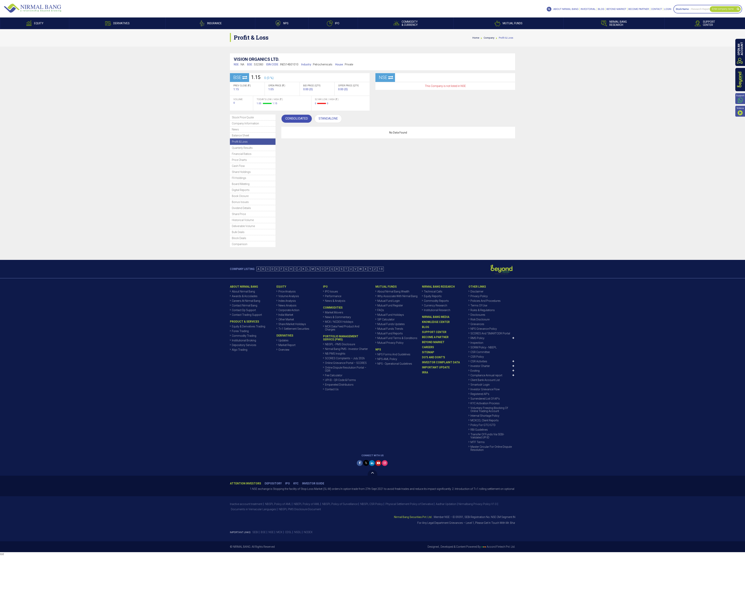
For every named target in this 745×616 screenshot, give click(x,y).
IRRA (425, 372)
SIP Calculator (386, 319)
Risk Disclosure (479, 319)
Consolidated (296, 118)
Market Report (286, 345)
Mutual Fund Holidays (390, 314)
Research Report (700, 9)
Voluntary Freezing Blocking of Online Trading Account (489, 409)
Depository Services (244, 345)
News (235, 129)
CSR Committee (480, 352)
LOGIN (667, 9)
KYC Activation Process (485, 403)
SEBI (255, 532)
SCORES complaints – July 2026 (345, 358)
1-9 (381, 269)
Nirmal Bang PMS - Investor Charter (346, 349)
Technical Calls (433, 291)
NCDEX (308, 532)
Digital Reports (240, 190)
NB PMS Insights (335, 353)
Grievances (477, 324)
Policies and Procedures (485, 300)
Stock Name (682, 9)
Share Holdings (241, 172)
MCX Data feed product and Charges (342, 328)
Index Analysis (287, 300)
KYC (296, 483)
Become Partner (638, 9)
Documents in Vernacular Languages (253, 509)
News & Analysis (335, 300)
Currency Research (435, 305)
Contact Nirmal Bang (244, 305)
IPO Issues (331, 291)
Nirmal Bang (32, 8)
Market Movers (334, 312)
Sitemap (428, 352)
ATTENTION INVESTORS (245, 483)
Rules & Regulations (482, 310)
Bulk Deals (238, 232)
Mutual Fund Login (388, 300)
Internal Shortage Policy (484, 415)
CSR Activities (478, 361)
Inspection (476, 342)
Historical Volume (243, 220)
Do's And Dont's (433, 357)
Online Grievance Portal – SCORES (346, 362)
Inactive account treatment (246, 504)
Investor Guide (313, 483)
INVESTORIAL (588, 9)
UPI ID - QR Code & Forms (340, 380)
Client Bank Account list (485, 380)
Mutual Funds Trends (390, 328)
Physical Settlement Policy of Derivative (409, 504)
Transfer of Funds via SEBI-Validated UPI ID (487, 436)
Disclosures (477, 314)
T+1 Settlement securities (293, 328)
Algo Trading (239, 349)
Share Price (239, 214)
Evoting (475, 370)
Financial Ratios (241, 153)
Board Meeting (240, 184)
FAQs (380, 310)
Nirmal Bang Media (435, 316)
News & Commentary (338, 317)
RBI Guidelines (479, 429)
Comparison (239, 244)
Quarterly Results (242, 147)
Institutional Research (437, 310)
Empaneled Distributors (339, 384)
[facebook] (360, 463)
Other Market (286, 319)
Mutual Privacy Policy (390, 342)
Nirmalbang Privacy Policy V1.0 (477, 504)
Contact (656, 9)
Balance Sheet (240, 135)
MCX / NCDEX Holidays (339, 321)
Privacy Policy (479, 296)
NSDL (297, 532)
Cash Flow (238, 165)
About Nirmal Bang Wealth (393, 291)
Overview (283, 349)
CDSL (288, 532)
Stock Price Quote (243, 117)
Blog (601, 9)
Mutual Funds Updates (391, 324)
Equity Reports (433, 296)
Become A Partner (435, 337)
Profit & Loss (240, 141)
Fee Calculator (333, 375)
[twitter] (366, 463)
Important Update (436, 367)
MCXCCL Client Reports (484, 420)
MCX (279, 532)
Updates (283, 340)
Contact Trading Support (247, 314)
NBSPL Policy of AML (278, 504)
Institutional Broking (244, 340)
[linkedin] (372, 463)
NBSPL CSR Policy (371, 504)
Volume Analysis (288, 296)
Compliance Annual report (486, 375)
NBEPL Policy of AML (307, 504)
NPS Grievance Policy (483, 328)
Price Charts (239, 159)
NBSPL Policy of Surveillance (340, 504)
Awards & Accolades (244, 296)
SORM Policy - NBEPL (483, 347)
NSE (271, 532)
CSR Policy (477, 356)
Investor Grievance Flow (485, 389)
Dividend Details (241, 208)
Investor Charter (480, 366)
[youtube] (378, 463)
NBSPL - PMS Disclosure (340, 344)
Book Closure (240, 196)
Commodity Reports (436, 300)
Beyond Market (616, 9)
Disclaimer (476, 291)
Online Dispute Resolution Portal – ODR (345, 369)
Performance (333, 296)
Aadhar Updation (446, 504)
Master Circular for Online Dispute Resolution (491, 448)
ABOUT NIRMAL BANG (566, 9)
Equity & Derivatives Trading (248, 326)
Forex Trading (240, 331)
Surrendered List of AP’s (485, 398)
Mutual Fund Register (390, 305)
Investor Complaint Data (441, 362)
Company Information (245, 123)
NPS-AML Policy (387, 359)
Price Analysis (287, 291)
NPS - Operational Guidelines (394, 363)
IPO (287, 483)
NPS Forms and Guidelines (393, 354)
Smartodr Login (480, 384)
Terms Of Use (478, 305)
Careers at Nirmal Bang (246, 300)
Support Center (434, 332)
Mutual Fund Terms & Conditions (397, 338)
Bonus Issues (240, 202)
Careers (428, 347)
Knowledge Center (436, 322)
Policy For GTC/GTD (483, 425)
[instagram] (385, 463)
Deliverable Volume (243, 226)
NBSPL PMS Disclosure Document (300, 509)
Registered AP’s (479, 394)
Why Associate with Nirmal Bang (397, 296)
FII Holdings (239, 178)
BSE (263, 532)
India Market (285, 314)
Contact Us (332, 389)
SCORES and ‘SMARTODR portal (490, 333)
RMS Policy (477, 338)
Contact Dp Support (244, 310)
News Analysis (287, 305)
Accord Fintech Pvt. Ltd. (501, 546)
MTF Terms (477, 442)
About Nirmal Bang (243, 291)
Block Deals (239, 238)
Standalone (328, 118)
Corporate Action (288, 310)
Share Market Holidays (292, 324)
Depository (273, 483)
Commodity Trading (244, 335)
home (475, 37)
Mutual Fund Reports (390, 333)
